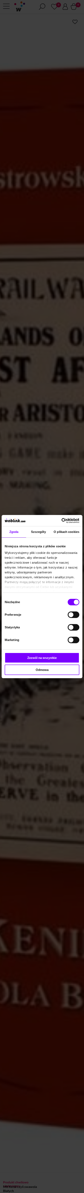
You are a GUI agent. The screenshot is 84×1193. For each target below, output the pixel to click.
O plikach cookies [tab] (66, 532)
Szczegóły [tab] (38, 532)
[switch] (73, 614)
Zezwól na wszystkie (42, 657)
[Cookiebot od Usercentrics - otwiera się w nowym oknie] (61, 520)
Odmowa (42, 670)
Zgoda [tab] (14, 532)
